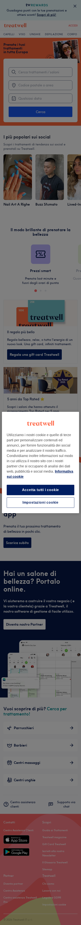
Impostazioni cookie (40, 502)
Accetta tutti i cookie (40, 490)
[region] (40, 462)
